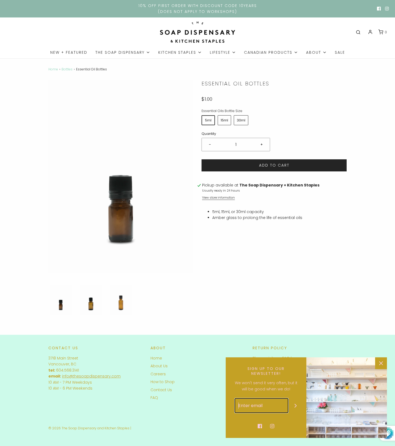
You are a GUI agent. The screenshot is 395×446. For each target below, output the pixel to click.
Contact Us (161, 390)
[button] (61, 300)
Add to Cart (274, 165)
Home (53, 69)
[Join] (295, 405)
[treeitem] (122, 52)
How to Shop (162, 381)
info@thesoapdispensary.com (91, 376)
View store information (218, 197)
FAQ (154, 397)
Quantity (209, 133)
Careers (158, 374)
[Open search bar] (358, 32)
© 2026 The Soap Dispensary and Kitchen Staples (89, 428)
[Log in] (370, 32)
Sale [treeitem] (340, 52)
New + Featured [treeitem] (68, 52)
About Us (159, 366)
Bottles (67, 69)
